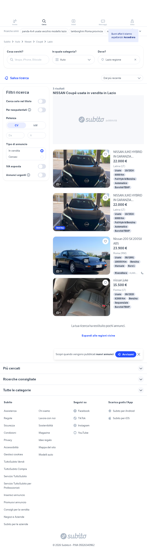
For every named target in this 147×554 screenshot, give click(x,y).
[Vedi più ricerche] (140, 31)
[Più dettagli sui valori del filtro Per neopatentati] (29, 110)
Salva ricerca (19, 78)
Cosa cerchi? (15, 51)
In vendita (14, 150)
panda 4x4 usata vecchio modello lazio (44, 31)
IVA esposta (13, 166)
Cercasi (13, 156)
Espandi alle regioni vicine (98, 335)
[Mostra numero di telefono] (142, 273)
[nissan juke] (98, 297)
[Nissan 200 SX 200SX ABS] (98, 255)
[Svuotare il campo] (135, 59)
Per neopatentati (16, 110)
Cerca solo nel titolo (19, 101)
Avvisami (128, 354)
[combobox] (30, 59)
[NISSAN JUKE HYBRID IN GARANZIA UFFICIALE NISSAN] (98, 169)
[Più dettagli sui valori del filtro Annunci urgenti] (28, 175)
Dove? (102, 51)
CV (16, 125)
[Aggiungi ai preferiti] (105, 154)
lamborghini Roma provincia (87, 31)
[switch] (42, 101)
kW (35, 125)
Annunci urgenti (16, 175)
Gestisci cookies (13, 454)
